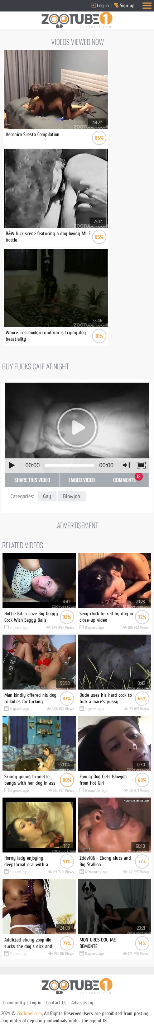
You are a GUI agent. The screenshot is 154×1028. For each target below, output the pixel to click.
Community (14, 1003)
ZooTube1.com (29, 1013)
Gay (47, 496)
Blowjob (71, 496)
